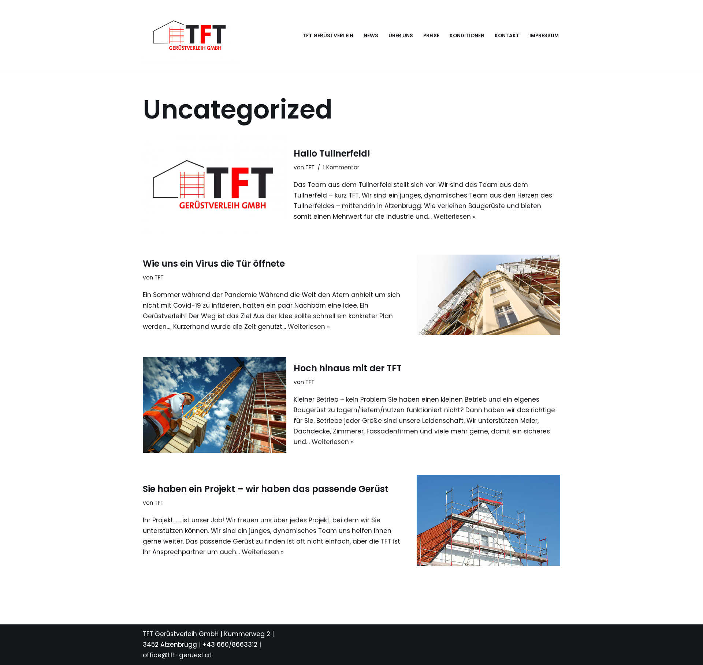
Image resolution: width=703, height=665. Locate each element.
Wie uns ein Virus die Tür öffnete (214, 264)
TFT (310, 167)
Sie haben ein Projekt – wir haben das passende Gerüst (265, 489)
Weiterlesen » (455, 216)
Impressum (544, 35)
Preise (431, 35)
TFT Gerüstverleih (328, 35)
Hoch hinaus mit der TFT (348, 368)
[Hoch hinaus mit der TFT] (214, 404)
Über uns (400, 35)
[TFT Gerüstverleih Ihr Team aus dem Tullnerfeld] (190, 35)
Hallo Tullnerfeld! (332, 153)
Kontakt (507, 35)
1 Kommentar (341, 167)
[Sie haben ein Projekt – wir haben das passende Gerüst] (488, 520)
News (371, 35)
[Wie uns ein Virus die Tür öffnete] (488, 295)
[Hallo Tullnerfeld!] (214, 185)
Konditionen (467, 35)
